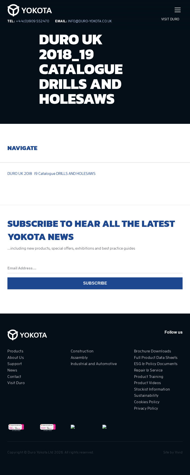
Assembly (79, 358)
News (12, 370)
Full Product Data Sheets (156, 358)
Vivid (179, 452)
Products (15, 351)
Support (14, 364)
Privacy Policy (146, 408)
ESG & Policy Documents (156, 364)
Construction (82, 351)
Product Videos (147, 383)
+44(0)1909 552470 (32, 21)
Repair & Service (148, 370)
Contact (14, 377)
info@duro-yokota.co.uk (90, 21)
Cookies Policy (147, 402)
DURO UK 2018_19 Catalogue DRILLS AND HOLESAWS (51, 174)
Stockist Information (152, 389)
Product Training (149, 377)
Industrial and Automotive (94, 364)
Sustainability (146, 395)
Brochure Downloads (152, 351)
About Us (15, 358)
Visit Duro (170, 19)
